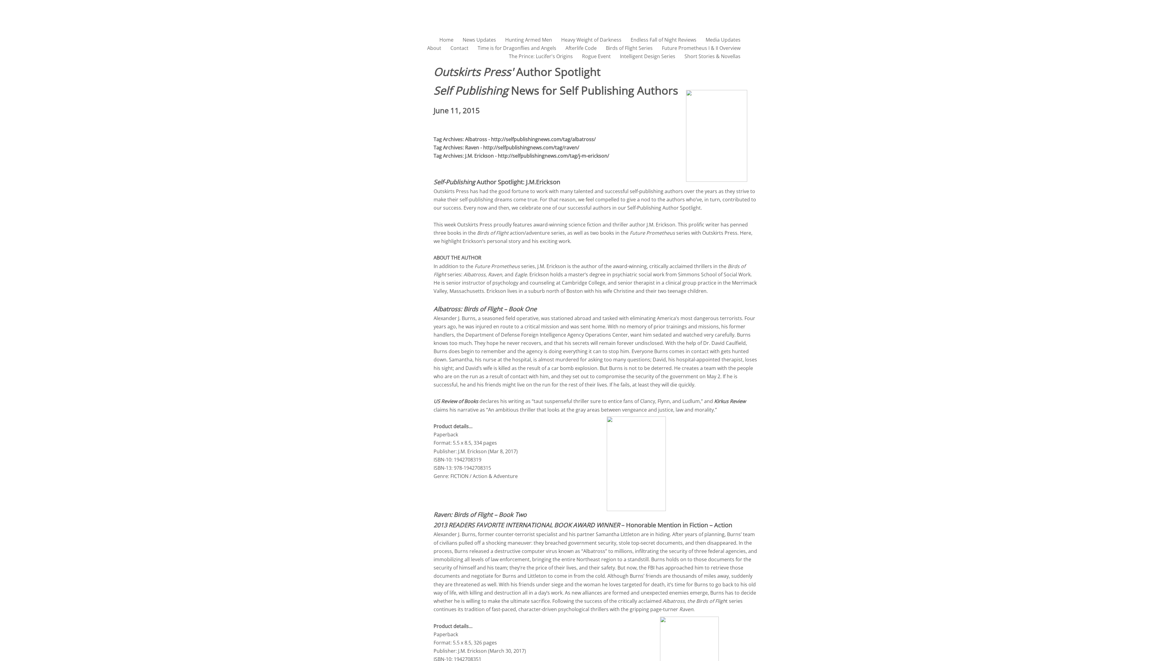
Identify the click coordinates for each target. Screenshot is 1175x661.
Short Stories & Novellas (712, 56)
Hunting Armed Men (528, 39)
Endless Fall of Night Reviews (663, 39)
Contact (459, 48)
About (434, 48)
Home (446, 39)
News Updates (479, 39)
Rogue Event (596, 56)
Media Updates (723, 39)
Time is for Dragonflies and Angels (517, 48)
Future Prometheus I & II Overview (701, 48)
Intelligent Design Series (647, 56)
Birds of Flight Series (629, 48)
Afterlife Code (581, 48)
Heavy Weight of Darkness (591, 39)
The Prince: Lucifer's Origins (541, 56)
